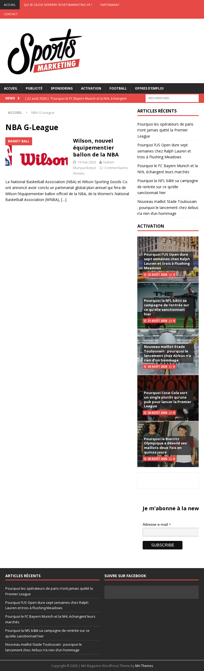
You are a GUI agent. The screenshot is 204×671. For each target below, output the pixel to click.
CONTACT (11, 14)
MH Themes (144, 666)
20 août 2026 (157, 366)
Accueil (11, 88)
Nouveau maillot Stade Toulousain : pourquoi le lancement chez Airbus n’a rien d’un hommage (167, 207)
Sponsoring (62, 88)
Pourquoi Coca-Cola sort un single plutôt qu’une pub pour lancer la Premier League (167, 399)
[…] (63, 199)
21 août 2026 (157, 321)
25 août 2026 (157, 274)
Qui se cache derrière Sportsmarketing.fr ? (58, 5)
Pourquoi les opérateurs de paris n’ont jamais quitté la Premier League (165, 130)
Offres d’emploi (149, 88)
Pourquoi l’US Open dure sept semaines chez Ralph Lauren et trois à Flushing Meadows (164, 150)
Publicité (34, 88)
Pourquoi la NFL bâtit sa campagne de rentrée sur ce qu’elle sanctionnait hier (167, 186)
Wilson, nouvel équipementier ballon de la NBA (96, 147)
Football (118, 88)
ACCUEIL (10, 5)
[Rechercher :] (172, 97)
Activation (91, 88)
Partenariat (110, 5)
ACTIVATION (150, 226)
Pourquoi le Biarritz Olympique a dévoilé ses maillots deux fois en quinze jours (165, 445)
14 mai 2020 (86, 162)
